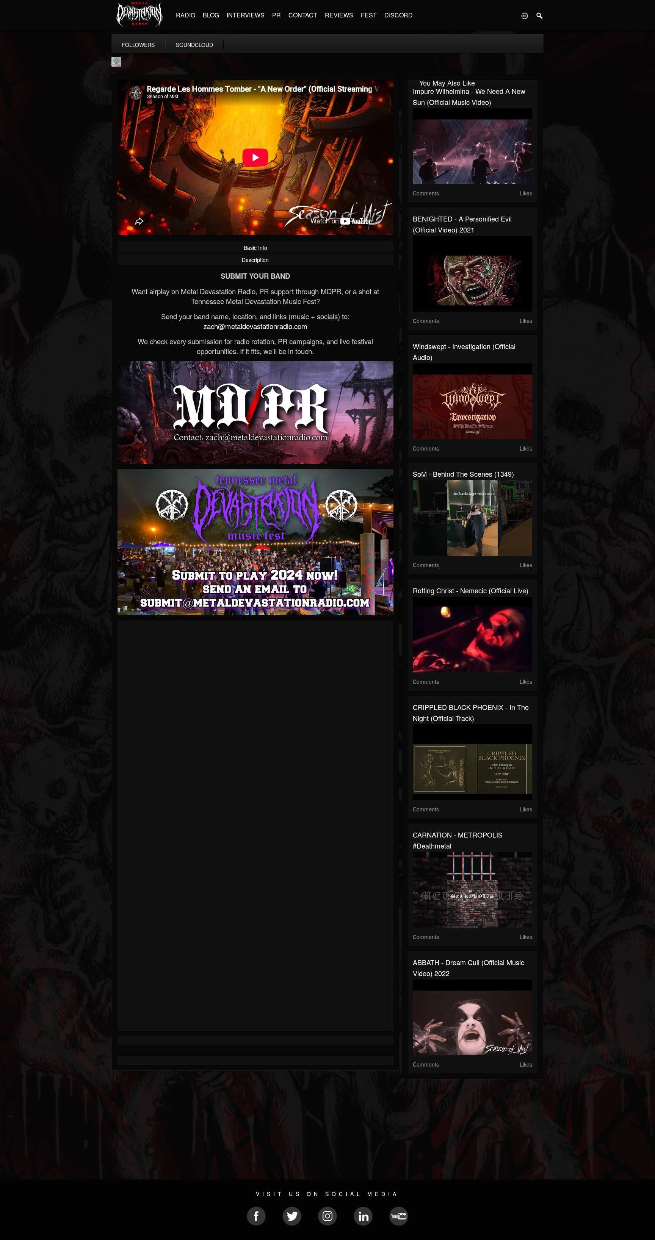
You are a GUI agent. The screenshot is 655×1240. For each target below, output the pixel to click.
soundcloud (194, 44)
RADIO (185, 15)
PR (276, 15)
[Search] (540, 15)
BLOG (211, 15)
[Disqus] (255, 727)
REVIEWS (339, 15)
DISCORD (398, 15)
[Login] (524, 15)
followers (138, 44)
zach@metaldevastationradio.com (255, 326)
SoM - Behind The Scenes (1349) (463, 474)
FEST (369, 15)
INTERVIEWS (246, 15)
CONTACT (302, 15)
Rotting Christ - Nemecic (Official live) (470, 590)
